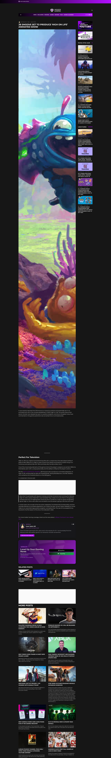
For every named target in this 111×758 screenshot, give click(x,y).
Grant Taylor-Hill (31, 526)
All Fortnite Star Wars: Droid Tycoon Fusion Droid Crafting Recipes (84, 106)
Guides (52, 14)
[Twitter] (72, 524)
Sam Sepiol (80, 54)
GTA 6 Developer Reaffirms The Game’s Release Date (68, 580)
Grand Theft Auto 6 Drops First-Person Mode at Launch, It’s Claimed (85, 122)
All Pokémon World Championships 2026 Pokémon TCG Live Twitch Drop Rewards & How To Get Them (85, 209)
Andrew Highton (81, 69)
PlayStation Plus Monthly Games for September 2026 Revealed (85, 57)
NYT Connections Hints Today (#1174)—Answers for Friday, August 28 (84, 175)
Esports (57, 14)
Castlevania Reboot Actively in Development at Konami (85, 73)
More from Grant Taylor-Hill (27, 535)
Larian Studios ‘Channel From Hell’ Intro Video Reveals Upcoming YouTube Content (30, 750)
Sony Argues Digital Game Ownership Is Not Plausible (25, 580)
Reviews (46, 14)
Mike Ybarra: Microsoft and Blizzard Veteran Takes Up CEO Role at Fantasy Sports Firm (61, 656)
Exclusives (40, 14)
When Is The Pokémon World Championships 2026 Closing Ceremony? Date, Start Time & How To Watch (85, 143)
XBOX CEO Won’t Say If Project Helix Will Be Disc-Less (54, 580)
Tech (61, 14)
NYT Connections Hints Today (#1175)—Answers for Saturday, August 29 (85, 160)
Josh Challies (80, 103)
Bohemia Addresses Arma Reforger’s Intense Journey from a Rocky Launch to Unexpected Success (85, 89)
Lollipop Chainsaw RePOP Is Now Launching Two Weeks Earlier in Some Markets (31, 627)
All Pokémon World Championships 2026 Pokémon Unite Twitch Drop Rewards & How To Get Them (85, 191)
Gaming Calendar (68, 14)
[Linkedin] (73, 524)
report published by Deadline (31, 471)
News (35, 14)
